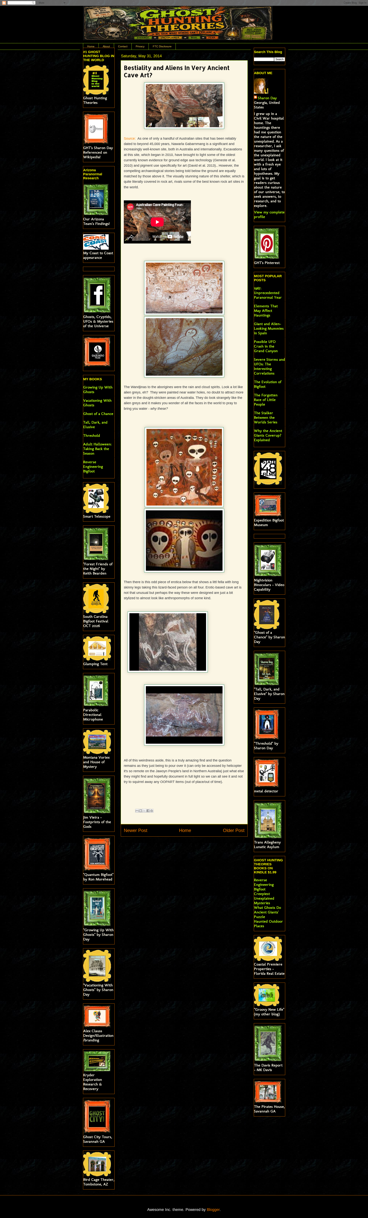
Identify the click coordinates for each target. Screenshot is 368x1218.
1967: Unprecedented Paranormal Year (268, 293)
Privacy (140, 46)
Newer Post (135, 830)
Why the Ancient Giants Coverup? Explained (268, 435)
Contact (122, 46)
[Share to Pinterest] (152, 811)
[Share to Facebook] (148, 811)
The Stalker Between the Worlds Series (265, 417)
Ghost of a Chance (98, 413)
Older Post (234, 830)
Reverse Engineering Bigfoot (93, 466)
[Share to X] (144, 811)
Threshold (91, 435)
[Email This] (137, 811)
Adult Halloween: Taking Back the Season (97, 449)
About (106, 46)
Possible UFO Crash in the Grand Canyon (266, 346)
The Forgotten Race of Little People (266, 400)
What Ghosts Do (267, 907)
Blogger (213, 1209)
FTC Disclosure (162, 46)
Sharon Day (267, 98)
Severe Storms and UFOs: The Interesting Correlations (269, 366)
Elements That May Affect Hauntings (266, 310)
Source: (130, 138)
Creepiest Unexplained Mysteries (264, 898)
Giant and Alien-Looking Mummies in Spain (269, 328)
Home (90, 46)
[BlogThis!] (141, 811)
